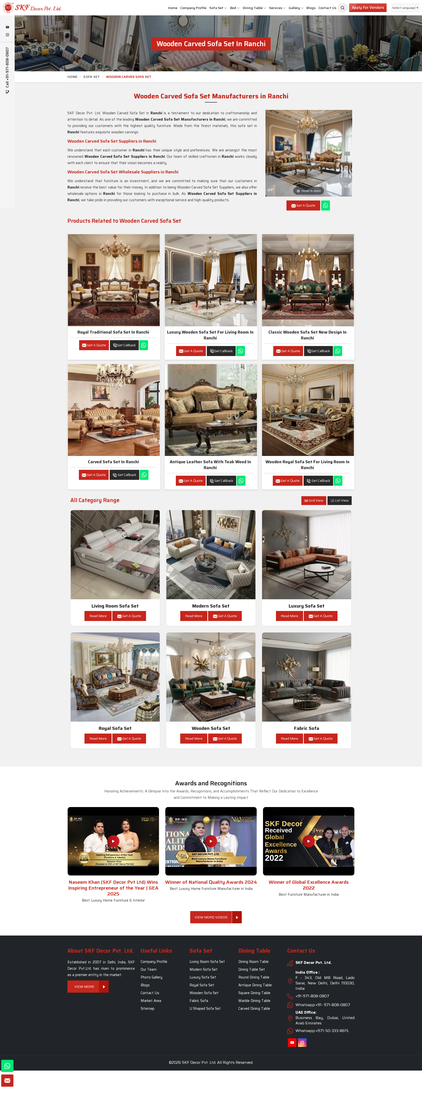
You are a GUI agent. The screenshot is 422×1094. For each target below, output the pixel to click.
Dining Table (253, 8)
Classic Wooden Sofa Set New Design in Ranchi (307, 335)
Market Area (151, 1000)
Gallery (294, 8)
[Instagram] (7, 35)
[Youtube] (7, 27)
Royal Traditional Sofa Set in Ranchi (113, 332)
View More (85, 986)
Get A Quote (96, 345)
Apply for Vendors (368, 8)
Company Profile (193, 8)
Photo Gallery (151, 977)
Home (172, 8)
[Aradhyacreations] (343, 8)
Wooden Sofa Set (211, 728)
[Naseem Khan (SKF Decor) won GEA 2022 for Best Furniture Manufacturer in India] (309, 841)
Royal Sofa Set (115, 728)
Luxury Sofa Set (307, 606)
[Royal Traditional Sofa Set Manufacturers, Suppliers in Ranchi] (114, 280)
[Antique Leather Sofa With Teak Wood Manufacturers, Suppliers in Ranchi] (211, 410)
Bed (233, 8)
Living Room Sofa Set (115, 606)
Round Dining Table (253, 977)
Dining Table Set (251, 969)
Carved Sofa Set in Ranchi (113, 462)
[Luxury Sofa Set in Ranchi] (306, 555)
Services (275, 8)
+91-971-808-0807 (312, 996)
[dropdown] (225, 8)
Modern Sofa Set (211, 606)
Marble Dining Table (254, 1000)
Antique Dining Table (255, 985)
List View (341, 500)
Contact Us (327, 8)
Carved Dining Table (254, 1008)
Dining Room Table (253, 961)
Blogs (311, 8)
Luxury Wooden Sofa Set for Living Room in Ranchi (210, 335)
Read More (98, 616)
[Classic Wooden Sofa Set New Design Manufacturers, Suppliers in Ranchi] (308, 280)
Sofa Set (216, 8)
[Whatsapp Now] (325, 205)
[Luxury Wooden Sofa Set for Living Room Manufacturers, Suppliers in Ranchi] (211, 280)
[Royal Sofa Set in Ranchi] (115, 677)
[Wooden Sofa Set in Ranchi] (211, 677)
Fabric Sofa (306, 728)
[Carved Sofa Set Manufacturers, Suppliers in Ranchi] (114, 410)
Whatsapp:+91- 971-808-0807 (322, 1005)
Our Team (149, 969)
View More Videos (211, 917)
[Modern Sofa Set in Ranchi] (211, 555)
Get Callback (126, 345)
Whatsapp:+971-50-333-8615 (321, 1031)
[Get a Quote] (7, 1080)
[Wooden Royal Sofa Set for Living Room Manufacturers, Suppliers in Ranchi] (308, 410)
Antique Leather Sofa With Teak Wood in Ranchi (210, 465)
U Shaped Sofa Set (205, 1008)
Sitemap (147, 1008)
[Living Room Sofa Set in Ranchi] (115, 555)
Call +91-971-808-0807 (7, 68)
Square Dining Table (254, 993)
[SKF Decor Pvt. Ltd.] (35, 7)
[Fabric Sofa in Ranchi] (306, 677)
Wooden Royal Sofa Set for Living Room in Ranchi (307, 465)
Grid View (315, 500)
